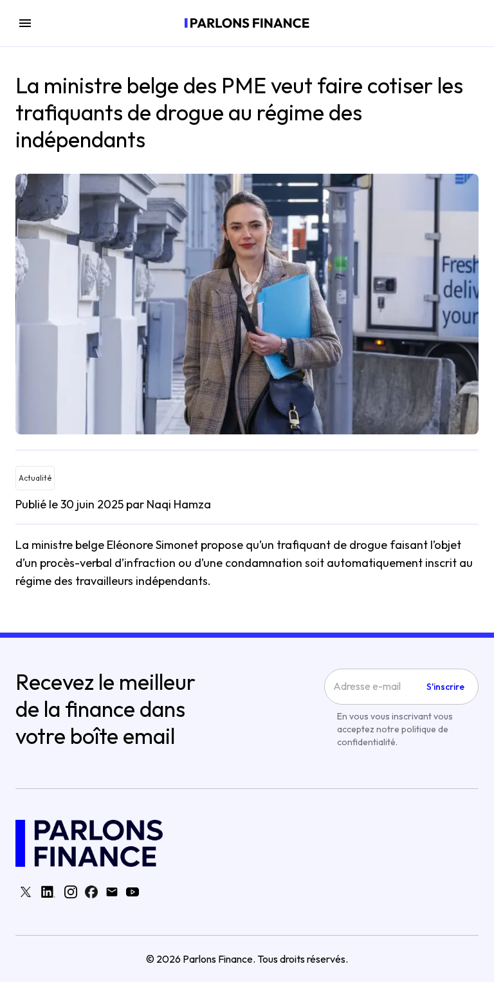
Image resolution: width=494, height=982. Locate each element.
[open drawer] (25, 23)
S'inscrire (445, 686)
